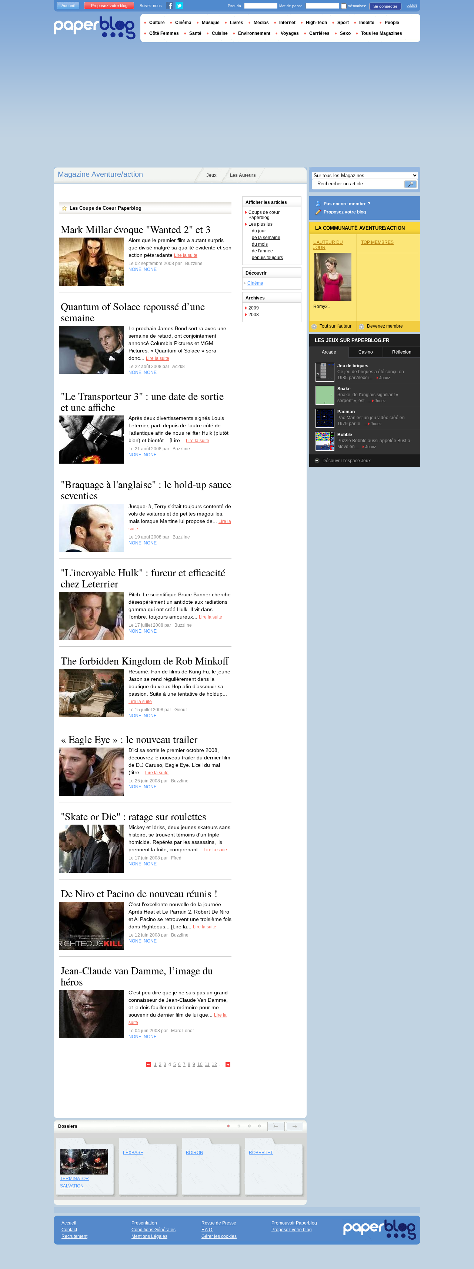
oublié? (412, 5)
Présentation (144, 1223)
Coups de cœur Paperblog (264, 215)
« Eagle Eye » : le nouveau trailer (129, 739)
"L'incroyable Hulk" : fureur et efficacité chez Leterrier (143, 577)
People (392, 22)
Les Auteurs (243, 175)
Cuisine (220, 33)
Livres (236, 22)
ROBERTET (261, 1152)
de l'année (262, 251)
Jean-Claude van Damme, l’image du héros (137, 975)
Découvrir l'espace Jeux (347, 460)
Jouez (384, 377)
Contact (69, 1229)
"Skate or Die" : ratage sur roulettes (133, 816)
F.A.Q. (207, 1229)
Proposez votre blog (345, 212)
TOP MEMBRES (377, 242)
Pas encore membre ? (347, 203)
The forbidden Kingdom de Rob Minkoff (145, 660)
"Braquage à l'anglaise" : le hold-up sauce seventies (146, 489)
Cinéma (255, 283)
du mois (260, 244)
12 (214, 1064)
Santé (195, 33)
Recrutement (74, 1236)
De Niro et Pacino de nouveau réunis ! (139, 893)
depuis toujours (267, 257)
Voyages (290, 33)
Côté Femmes (164, 33)
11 (207, 1064)
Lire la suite (185, 255)
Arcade (329, 352)
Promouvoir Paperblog (294, 1223)
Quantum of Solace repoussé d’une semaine (133, 311)
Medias (261, 22)
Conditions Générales (153, 1229)
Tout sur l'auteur (335, 326)
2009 (253, 308)
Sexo (345, 33)
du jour (259, 230)
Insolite (366, 22)
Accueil (67, 5)
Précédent (149, 1065)
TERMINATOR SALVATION (74, 1182)
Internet (287, 22)
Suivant (228, 1065)
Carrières (319, 33)
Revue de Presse (218, 1223)
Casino (365, 352)
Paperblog (95, 28)
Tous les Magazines (381, 33)
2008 (253, 314)
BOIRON (194, 1152)
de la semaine (266, 237)
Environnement (254, 33)
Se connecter (385, 6)
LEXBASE (133, 1152)
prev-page (276, 1126)
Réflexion (401, 352)
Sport (343, 22)
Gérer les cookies (219, 1236)
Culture (157, 22)
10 (200, 1064)
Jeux (211, 175)
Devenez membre (385, 326)
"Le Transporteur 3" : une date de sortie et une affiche (142, 401)
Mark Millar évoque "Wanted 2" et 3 (136, 229)
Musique (211, 22)
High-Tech (316, 22)
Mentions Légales (149, 1236)
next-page (294, 1126)
